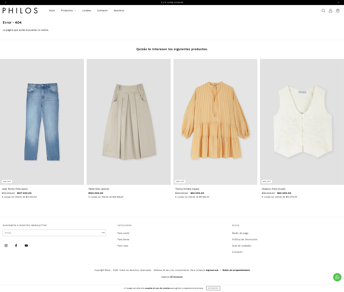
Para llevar (123, 239)
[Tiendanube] (172, 277)
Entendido (213, 288)
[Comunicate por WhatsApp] (337, 277)
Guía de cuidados (241, 245)
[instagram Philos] (6, 245)
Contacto (102, 10)
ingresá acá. (212, 270)
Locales (86, 10)
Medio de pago (240, 233)
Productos (67, 10)
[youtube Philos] (26, 245)
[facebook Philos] (16, 245)
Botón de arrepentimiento (236, 270)
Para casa (122, 245)
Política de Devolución (244, 239)
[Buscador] (323, 11)
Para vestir (123, 233)
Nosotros (119, 10)
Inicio (52, 10)
